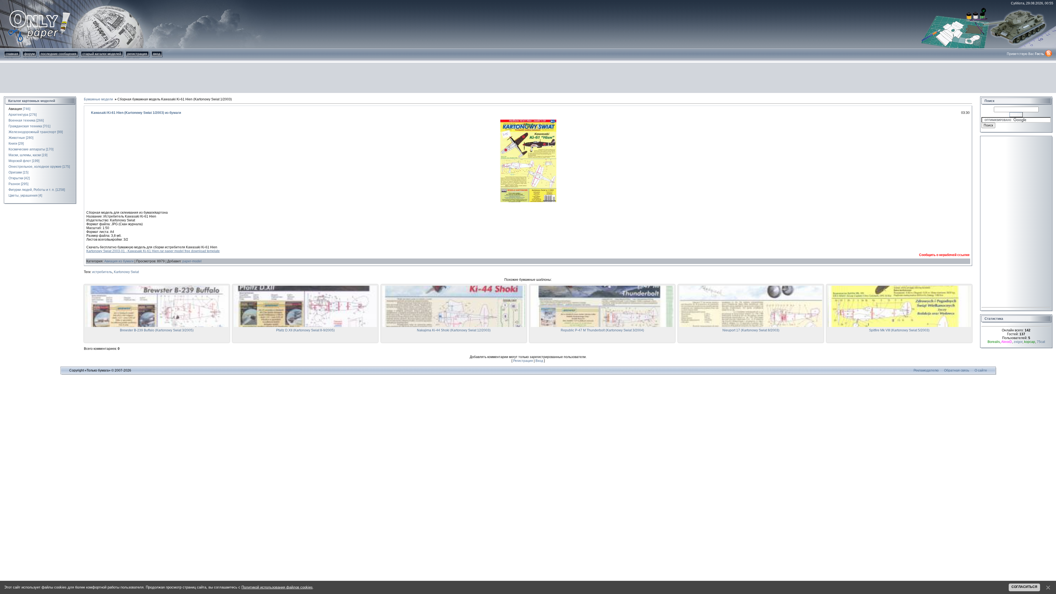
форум (29, 54)
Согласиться (1024, 587)
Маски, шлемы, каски (25, 155)
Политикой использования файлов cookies (277, 587)
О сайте (981, 370)
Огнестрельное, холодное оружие (35, 167)
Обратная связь (956, 370)
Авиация (15, 109)
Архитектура (18, 115)
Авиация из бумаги (119, 261)
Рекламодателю (926, 370)
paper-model (192, 261)
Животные (17, 138)
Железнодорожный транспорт (32, 132)
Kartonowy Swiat (126, 272)
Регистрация (137, 54)
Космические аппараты (27, 149)
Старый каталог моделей (101, 54)
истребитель (102, 272)
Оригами (15, 172)
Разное (14, 184)
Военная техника (22, 120)
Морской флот (20, 161)
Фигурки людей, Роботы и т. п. (32, 190)
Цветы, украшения (23, 195)
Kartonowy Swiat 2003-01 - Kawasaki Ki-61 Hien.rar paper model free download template (153, 251)
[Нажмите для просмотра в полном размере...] (528, 201)
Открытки (16, 178)
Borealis (994, 342)
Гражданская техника (25, 126)
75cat (1041, 342)
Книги (13, 143)
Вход (156, 54)
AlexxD (1006, 342)
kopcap (1029, 342)
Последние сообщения (58, 54)
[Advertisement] (528, 77)
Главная (12, 54)
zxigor (1018, 342)
